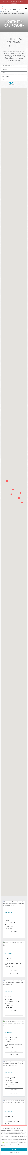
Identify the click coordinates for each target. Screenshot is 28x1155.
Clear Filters (5, 84)
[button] (1, 2)
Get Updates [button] (13, 935)
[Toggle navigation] (26, 8)
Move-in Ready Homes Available (14, 2)
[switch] (11, 83)
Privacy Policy (4, 1142)
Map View (11, 84)
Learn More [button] (14, 931)
